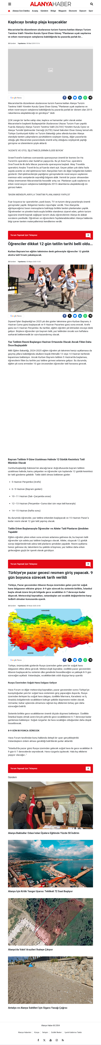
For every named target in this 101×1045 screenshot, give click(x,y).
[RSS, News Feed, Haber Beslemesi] (63, 1040)
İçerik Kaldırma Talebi (73, 1032)
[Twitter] (70, 98)
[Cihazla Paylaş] (90, 98)
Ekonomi (73, 11)
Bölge (53, 11)
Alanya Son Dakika (21, 11)
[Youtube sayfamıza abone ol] (50, 1040)
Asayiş (35, 11)
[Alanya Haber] (50, 4)
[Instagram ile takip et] (57, 1040)
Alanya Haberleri (24, 1032)
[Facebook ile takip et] (38, 1040)
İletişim (45, 1032)
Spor (91, 11)
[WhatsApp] (85, 98)
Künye (36, 1032)
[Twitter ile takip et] (44, 1040)
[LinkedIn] (80, 98)
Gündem (44, 11)
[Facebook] (65, 98)
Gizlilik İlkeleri (56, 1032)
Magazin (62, 11)
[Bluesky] (75, 98)
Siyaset (82, 11)
